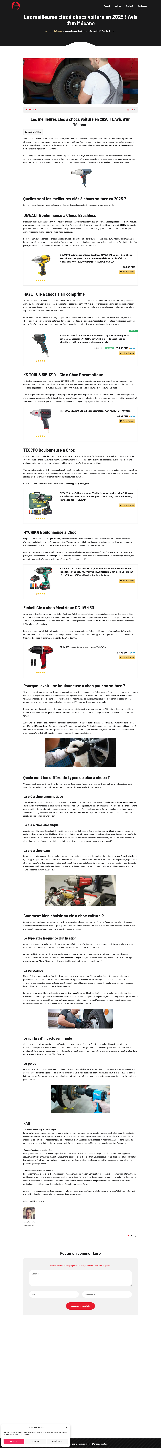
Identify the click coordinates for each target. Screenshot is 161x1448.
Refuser (35, 1441)
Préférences (57, 1441)
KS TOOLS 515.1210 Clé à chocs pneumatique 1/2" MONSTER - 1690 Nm (95, 411)
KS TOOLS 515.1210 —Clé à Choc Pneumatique (63, 374)
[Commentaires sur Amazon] (40, 280)
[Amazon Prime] (132, 348)
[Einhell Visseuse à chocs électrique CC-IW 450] (40, 657)
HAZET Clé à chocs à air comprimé (54, 294)
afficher (38, 132)
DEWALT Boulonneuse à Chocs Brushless (59, 215)
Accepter (14, 1441)
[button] (66, 1427)
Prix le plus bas (128, 272)
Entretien (31, 110)
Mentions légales (99, 1444)
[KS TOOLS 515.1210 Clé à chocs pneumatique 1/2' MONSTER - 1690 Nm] (40, 421)
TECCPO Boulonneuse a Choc (49, 450)
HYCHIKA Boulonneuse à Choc (49, 532)
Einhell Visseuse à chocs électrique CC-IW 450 (83, 647)
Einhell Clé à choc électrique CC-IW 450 (58, 607)
